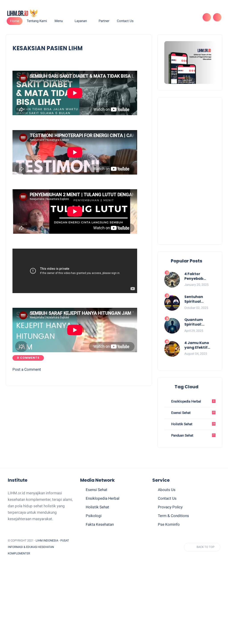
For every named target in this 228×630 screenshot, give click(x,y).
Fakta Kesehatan (100, 524)
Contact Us (167, 498)
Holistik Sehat (192, 424)
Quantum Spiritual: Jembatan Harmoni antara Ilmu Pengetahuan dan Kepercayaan (200, 322)
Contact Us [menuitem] (125, 21)
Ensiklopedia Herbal (192, 401)
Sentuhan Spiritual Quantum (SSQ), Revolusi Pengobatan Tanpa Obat (200, 299)
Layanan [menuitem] (81, 21)
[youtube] (193, 17)
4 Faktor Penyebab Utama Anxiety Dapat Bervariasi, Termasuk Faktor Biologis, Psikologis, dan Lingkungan (199, 276)
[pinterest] (179, 17)
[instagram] (186, 17)
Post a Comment (26, 369)
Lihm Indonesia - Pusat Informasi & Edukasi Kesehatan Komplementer (38, 547)
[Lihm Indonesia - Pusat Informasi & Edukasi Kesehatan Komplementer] (22, 12)
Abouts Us (166, 489)
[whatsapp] (172, 17)
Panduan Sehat (192, 435)
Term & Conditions (173, 515)
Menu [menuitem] (59, 21)
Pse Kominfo (169, 524)
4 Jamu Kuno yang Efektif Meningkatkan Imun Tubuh (198, 345)
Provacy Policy (170, 507)
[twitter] (165, 17)
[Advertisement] (190, 171)
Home (14, 21)
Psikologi (94, 515)
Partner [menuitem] (104, 21)
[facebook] (158, 17)
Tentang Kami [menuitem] (37, 21)
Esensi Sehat (192, 413)
